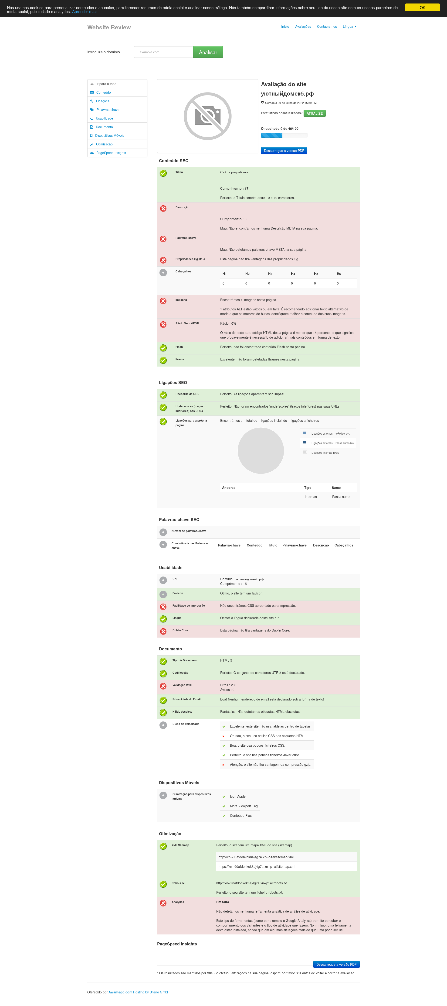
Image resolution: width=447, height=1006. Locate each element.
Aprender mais (85, 11)
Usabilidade (103, 118)
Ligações (101, 101)
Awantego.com (120, 992)
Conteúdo (102, 92)
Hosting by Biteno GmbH (151, 992)
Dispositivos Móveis (108, 135)
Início (285, 26)
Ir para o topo (105, 83)
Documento (103, 126)
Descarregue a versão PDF (284, 150)
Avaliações (303, 26)
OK (422, 7)
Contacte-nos (327, 26)
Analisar (208, 51)
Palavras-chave (106, 109)
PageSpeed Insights (110, 152)
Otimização (103, 144)
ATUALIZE (315, 113)
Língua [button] (348, 26)
